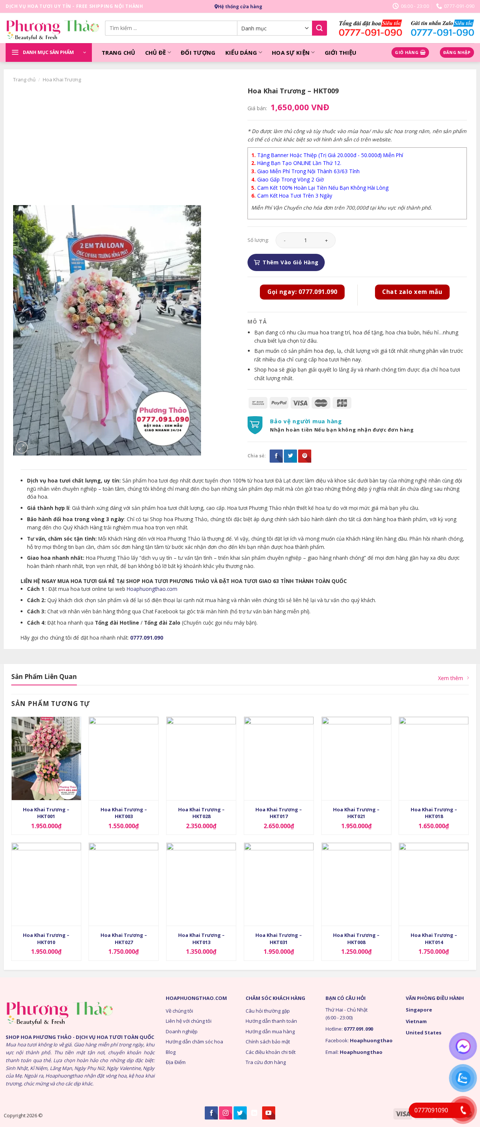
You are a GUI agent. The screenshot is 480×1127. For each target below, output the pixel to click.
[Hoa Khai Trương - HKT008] (356, 884)
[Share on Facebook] (276, 456)
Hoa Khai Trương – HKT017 (278, 813)
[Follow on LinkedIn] (254, 1113)
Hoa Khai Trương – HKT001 (46, 813)
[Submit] (319, 28)
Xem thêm (450, 678)
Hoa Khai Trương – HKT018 (434, 813)
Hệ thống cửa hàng (240, 6)
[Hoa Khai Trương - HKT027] (123, 884)
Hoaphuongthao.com (152, 588)
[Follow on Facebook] (211, 1113)
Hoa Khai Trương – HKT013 (201, 938)
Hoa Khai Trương (62, 79)
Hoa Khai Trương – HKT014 (434, 938)
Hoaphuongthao (371, 1040)
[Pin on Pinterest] (304, 456)
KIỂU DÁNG (241, 52)
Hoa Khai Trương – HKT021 (356, 813)
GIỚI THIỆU (341, 52)
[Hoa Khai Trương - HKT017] (279, 758)
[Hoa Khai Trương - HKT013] (201, 884)
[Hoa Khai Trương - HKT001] (46, 758)
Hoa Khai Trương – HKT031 (278, 938)
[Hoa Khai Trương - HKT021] (356, 758)
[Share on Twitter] (290, 456)
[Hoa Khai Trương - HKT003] (123, 758)
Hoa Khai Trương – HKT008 (356, 938)
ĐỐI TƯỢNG (198, 52)
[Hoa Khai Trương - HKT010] (46, 884)
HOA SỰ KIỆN (291, 52)
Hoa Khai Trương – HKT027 (123, 938)
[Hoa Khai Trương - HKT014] (433, 884)
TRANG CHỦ (118, 52)
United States (423, 1032)
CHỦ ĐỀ (155, 52)
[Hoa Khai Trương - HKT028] (201, 758)
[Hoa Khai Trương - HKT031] (279, 884)
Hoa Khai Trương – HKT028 (201, 813)
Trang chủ (24, 79)
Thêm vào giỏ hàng (290, 262)
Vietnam (416, 1021)
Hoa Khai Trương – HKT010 (46, 938)
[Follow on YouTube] (268, 1113)
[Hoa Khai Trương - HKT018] (433, 758)
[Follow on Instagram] (225, 1113)
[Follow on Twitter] (240, 1113)
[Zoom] (21, 447)
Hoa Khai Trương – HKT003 (123, 813)
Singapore (419, 1009)
